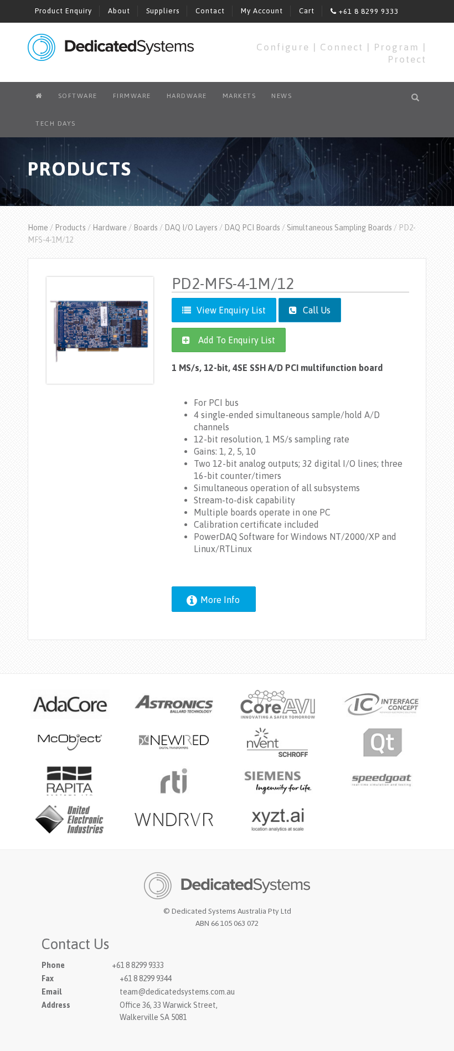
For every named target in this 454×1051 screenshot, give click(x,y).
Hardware (187, 96)
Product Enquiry (63, 11)
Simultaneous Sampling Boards (339, 227)
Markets (239, 96)
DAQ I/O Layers (191, 227)
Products (70, 227)
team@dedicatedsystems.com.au (177, 991)
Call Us (316, 310)
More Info (219, 600)
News (281, 96)
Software (77, 96)
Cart (306, 11)
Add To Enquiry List (236, 340)
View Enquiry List (231, 310)
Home (38, 227)
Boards (145, 227)
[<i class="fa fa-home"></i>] (39, 96)
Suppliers (162, 11)
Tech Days (55, 123)
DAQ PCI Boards (252, 227)
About (119, 11)
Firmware (132, 96)
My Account (262, 11)
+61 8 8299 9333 (368, 11)
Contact (210, 11)
